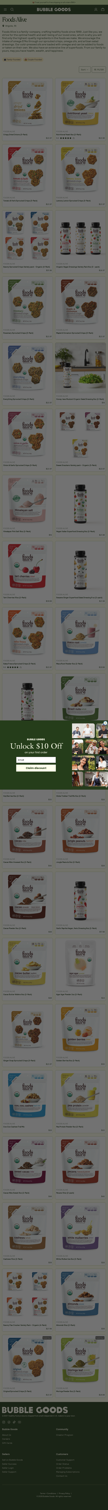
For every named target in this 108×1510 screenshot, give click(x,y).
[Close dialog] (105, 723)
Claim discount (36, 768)
